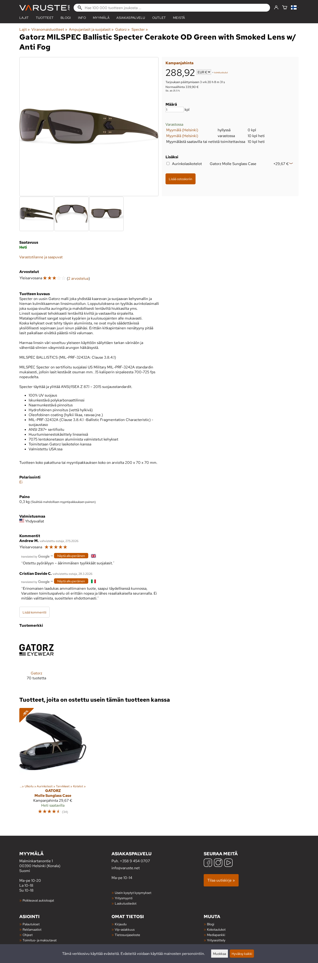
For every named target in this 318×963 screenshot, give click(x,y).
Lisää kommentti (34, 612)
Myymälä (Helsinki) (182, 130)
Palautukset (31, 924)
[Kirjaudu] (276, 7)
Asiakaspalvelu (130, 18)
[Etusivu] (44, 8)
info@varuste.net (126, 867)
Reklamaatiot (32, 929)
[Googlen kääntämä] (35, 556)
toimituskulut (221, 72)
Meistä (179, 18)
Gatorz (122, 29)
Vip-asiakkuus (125, 929)
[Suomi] (295, 8)
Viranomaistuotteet (49, 29)
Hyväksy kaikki (242, 953)
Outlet (159, 18)
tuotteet (45, 18)
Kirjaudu (121, 924)
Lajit (24, 18)
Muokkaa (219, 953)
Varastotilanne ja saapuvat (41, 257)
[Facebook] (208, 863)
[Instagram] (218, 863)
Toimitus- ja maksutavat (40, 940)
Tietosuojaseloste (127, 935)
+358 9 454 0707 (135, 861)
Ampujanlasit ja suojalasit (91, 29)
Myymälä (101, 18)
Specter (140, 29)
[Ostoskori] (284, 8)
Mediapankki (216, 935)
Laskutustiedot (125, 903)
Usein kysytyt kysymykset (133, 892)
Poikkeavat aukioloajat (38, 900)
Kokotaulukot (216, 929)
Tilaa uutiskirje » (221, 880)
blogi (66, 18)
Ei (21, 482)
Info (82, 18)
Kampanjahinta (179, 63)
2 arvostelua (78, 278)
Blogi (210, 924)
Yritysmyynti (123, 898)
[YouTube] (228, 863)
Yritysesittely (216, 940)
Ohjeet (28, 935)
